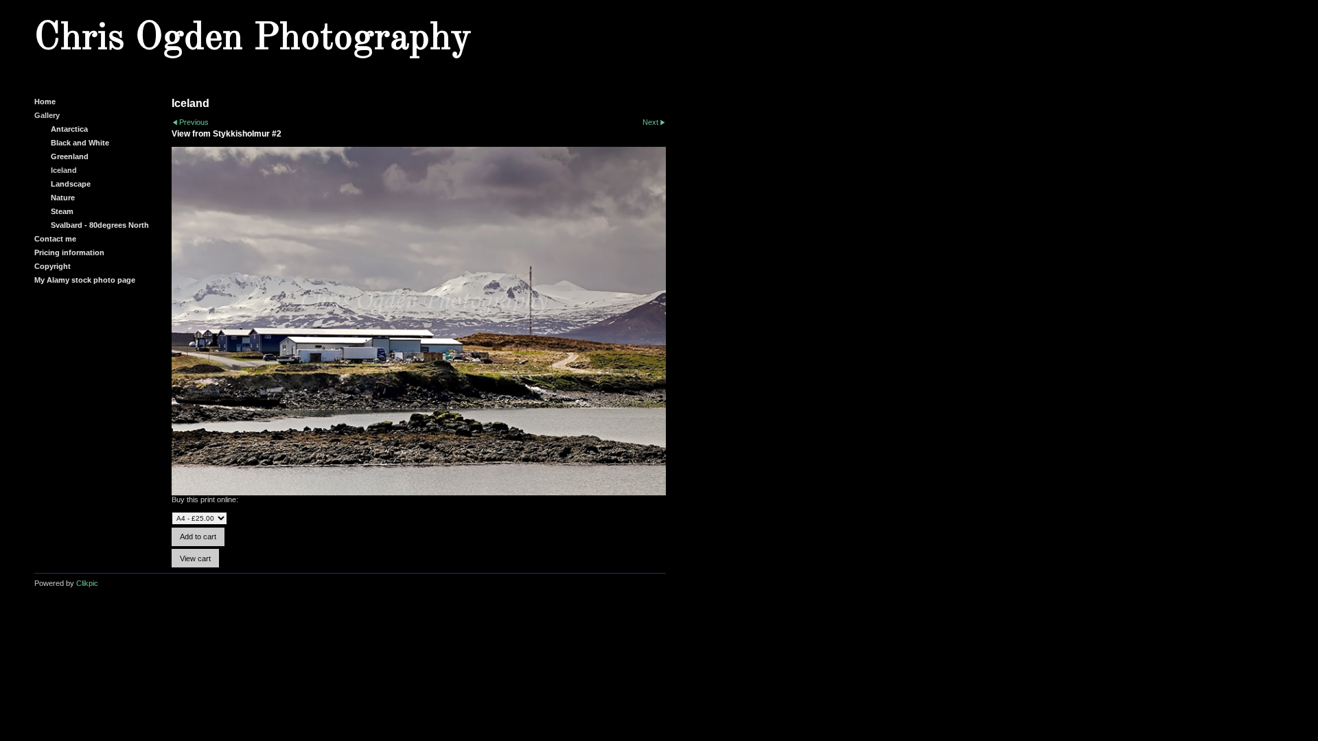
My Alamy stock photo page (84, 280)
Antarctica (69, 129)
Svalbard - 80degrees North (100, 225)
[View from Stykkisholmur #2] (419, 321)
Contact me (55, 239)
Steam (62, 211)
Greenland (70, 156)
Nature (63, 197)
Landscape (71, 184)
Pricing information (69, 252)
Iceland (64, 170)
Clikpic (87, 583)
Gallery (47, 115)
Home (45, 101)
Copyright (52, 266)
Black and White (80, 143)
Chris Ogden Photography (252, 38)
